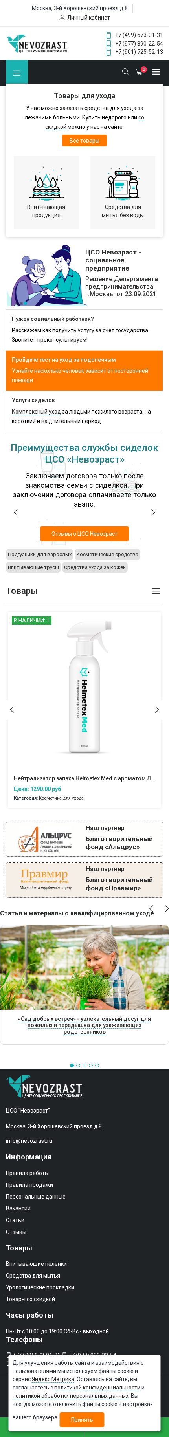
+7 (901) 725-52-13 (139, 52)
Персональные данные (36, 1197)
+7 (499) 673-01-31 (139, 35)
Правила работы (27, 1173)
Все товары (84, 140)
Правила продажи (29, 1185)
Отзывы (16, 1232)
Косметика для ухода (61, 798)
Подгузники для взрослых (40, 554)
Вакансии (18, 1208)
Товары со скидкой (30, 1299)
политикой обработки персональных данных (71, 1396)
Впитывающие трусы (33, 567)
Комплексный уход (36, 411)
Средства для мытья (33, 1275)
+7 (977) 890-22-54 (139, 43)
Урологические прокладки (40, 1287)
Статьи (15, 1220)
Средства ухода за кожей (95, 567)
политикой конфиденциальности (97, 1387)
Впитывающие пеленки (36, 1264)
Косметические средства (107, 554)
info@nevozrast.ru (29, 1141)
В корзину (84, 695)
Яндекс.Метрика (53, 1379)
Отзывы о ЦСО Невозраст (84, 534)
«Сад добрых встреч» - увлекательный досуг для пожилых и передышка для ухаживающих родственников (84, 1025)
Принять (82, 1420)
